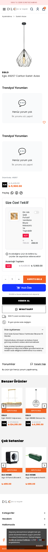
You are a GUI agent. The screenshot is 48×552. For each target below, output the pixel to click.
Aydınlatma (7, 16)
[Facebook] (3, 539)
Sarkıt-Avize (21, 16)
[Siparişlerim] (37, 9)
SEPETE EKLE (34, 279)
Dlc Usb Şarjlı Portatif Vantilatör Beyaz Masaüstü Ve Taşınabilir (27, 221)
